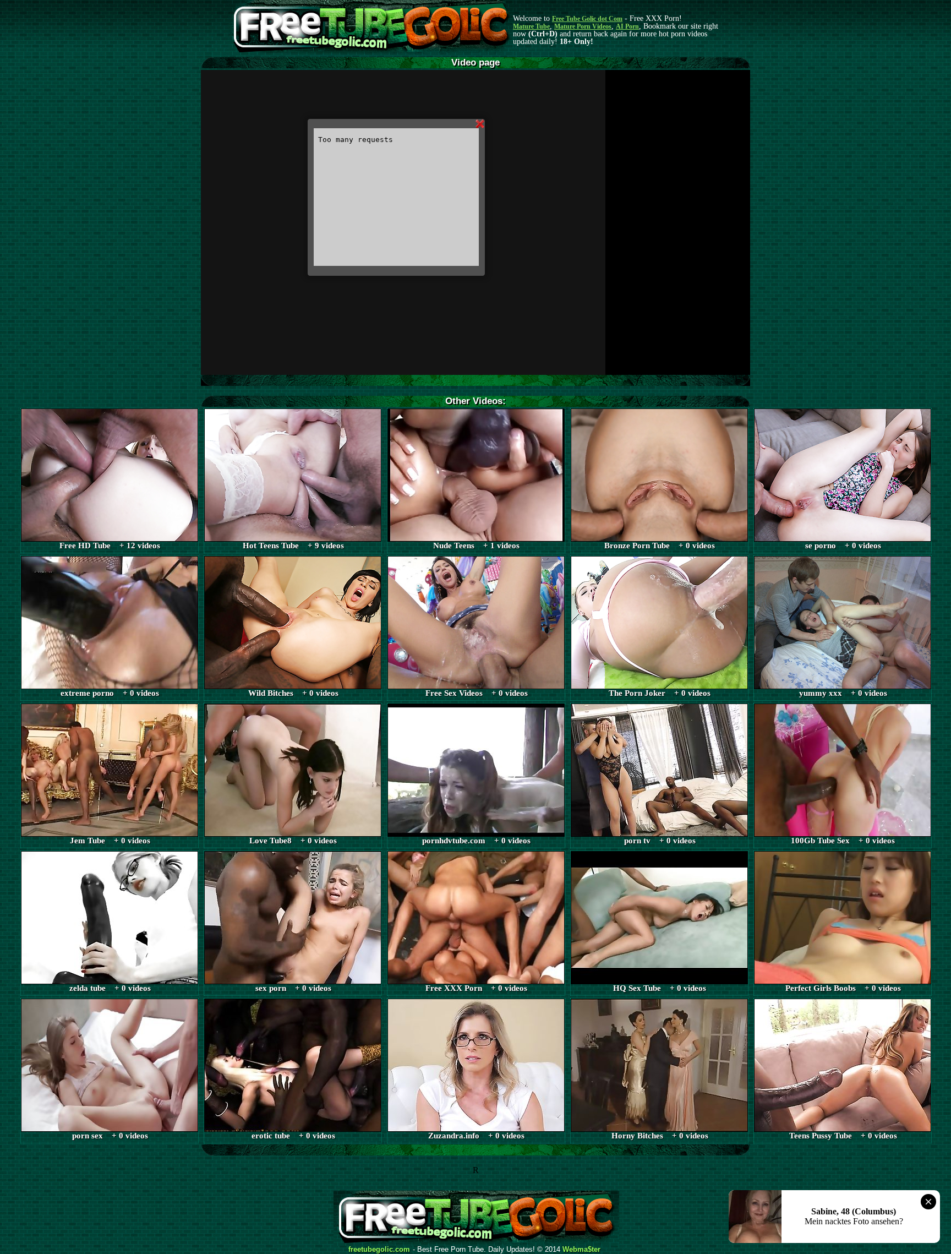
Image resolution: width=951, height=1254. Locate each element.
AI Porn (627, 26)
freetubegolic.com (379, 1249)
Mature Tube (531, 26)
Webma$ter (581, 1249)
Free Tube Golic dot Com (587, 19)
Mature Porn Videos (582, 26)
